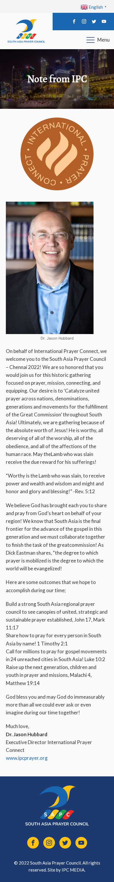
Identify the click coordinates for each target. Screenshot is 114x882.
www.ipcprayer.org (27, 758)
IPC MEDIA (73, 869)
